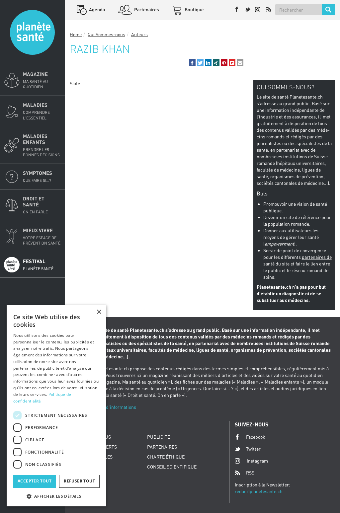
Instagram (257, 461)
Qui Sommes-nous (106, 34)
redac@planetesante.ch (259, 491)
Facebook (255, 437)
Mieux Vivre (41, 236)
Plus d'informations (116, 407)
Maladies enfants (41, 145)
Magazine (35, 80)
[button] (192, 62)
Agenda (96, 9)
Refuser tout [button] (79, 481)
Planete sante (32, 32)
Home (76, 34)
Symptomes (37, 176)
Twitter (253, 449)
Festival (38, 264)
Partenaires (146, 9)
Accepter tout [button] (34, 481)
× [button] (98, 312)
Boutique (194, 9)
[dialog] (56, 405)
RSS (250, 473)
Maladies (36, 111)
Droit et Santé (35, 204)
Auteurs (139, 34)
